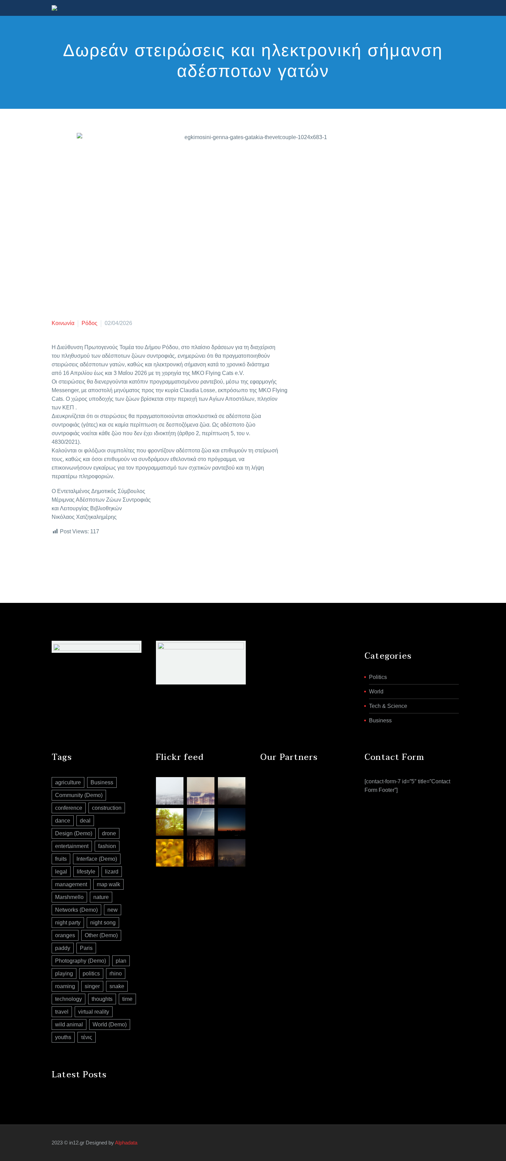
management (71, 884)
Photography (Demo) (80, 961)
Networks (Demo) (76, 910)
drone (109, 833)
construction (107, 808)
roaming (65, 986)
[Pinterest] (77, 559)
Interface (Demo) (96, 859)
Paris (86, 948)
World (376, 691)
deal (85, 821)
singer (92, 986)
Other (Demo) (101, 935)
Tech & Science (388, 706)
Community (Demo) (79, 795)
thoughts (102, 999)
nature (101, 897)
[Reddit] (107, 559)
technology (68, 999)
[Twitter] (66, 559)
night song (103, 922)
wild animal (69, 1024)
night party (68, 922)
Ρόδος (89, 323)
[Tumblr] (87, 559)
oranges (65, 935)
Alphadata (126, 1143)
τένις (86, 1037)
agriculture (68, 782)
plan (121, 961)
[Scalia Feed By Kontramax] (169, 791)
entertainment (71, 846)
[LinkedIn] (97, 559)
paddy (62, 948)
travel (61, 1012)
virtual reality (93, 1012)
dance (62, 821)
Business (380, 720)
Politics (378, 677)
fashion (107, 846)
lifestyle (86, 872)
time (127, 999)
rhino (115, 973)
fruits (61, 859)
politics (91, 973)
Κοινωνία (63, 323)
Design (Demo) (73, 833)
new (112, 910)
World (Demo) (110, 1024)
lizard (111, 872)
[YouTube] (452, 1143)
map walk (108, 884)
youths (63, 1037)
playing (64, 973)
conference (68, 808)
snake (116, 986)
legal (61, 872)
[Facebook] (56, 559)
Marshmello (69, 897)
